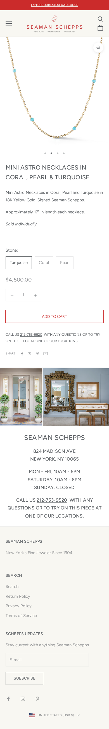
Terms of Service (21, 615)
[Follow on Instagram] (23, 699)
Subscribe (24, 678)
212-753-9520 (31, 334)
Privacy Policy (19, 605)
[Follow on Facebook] (8, 699)
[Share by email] (45, 353)
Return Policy (18, 596)
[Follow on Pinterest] (37, 699)
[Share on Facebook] (22, 353)
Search (12, 586)
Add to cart (54, 316)
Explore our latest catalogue (54, 5)
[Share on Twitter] (30, 353)
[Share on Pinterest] (37, 353)
